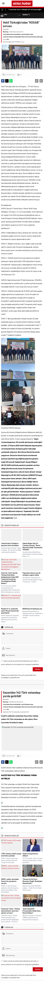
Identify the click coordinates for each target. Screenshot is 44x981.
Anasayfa (5, 29)
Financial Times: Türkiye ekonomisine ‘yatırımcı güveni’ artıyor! (10, 911)
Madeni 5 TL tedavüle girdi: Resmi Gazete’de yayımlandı (10, 611)
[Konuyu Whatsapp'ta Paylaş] (11, 81)
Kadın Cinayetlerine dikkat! (30, 855)
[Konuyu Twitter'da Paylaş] (7, 81)
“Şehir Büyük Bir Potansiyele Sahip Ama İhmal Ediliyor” (32, 911)
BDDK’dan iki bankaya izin (32, 609)
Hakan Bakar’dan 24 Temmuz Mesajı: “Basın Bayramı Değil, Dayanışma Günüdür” (32, 546)
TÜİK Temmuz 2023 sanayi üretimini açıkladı (11, 855)
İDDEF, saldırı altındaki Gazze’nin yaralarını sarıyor (10, 881)
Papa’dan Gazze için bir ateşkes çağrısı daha (32, 574)
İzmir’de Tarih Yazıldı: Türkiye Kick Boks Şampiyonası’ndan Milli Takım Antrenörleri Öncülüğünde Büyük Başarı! (10, 578)
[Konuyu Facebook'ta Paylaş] (3, 81)
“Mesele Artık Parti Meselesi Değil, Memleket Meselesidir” (32, 881)
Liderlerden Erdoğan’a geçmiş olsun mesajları (10, 544)
